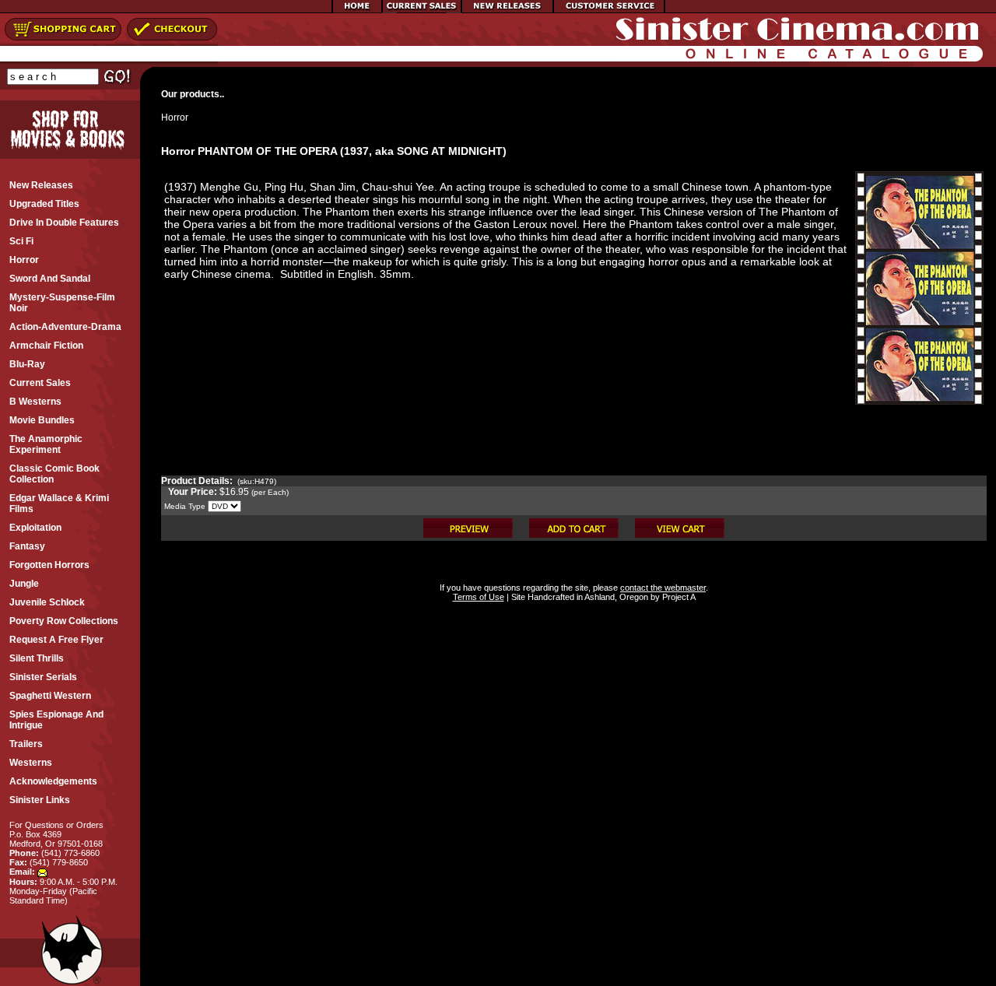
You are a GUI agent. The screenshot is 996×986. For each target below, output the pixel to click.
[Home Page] (357, 10)
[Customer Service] (609, 10)
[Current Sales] (421, 10)
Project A (678, 597)
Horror (174, 117)
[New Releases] (507, 10)
